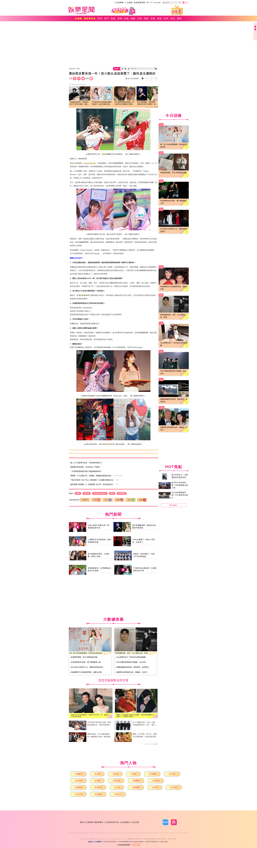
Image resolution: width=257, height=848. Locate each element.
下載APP (85, 500)
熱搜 (113, 18)
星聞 (120, 18)
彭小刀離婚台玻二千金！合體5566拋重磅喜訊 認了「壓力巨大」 (145, 723)
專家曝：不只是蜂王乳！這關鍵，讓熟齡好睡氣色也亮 (90, 476)
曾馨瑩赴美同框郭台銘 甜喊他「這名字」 (132, 672)
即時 (100, 18)
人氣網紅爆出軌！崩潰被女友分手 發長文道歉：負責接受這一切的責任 (79, 103)
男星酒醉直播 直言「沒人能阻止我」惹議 (131, 653)
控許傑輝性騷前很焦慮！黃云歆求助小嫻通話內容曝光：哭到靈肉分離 (124, 103)
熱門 (106, 18)
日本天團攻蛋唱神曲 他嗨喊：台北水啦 (131, 662)
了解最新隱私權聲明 (124, 844)
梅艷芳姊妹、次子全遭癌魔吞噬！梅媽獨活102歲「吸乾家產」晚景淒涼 (99, 735)
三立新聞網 (119, 3)
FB (147, 3)
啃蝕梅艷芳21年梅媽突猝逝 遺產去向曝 (86, 672)
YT (151, 3)
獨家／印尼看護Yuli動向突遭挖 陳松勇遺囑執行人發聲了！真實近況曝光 (135, 715)
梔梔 (103, 154)
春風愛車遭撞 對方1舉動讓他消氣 (84, 657)
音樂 (153, 18)
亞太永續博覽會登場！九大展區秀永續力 (180, 494)
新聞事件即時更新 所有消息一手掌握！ (85, 467)
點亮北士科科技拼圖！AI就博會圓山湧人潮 (180, 485)
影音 (166, 18)
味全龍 (74, 163)
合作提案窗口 (125, 822)
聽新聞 (116, 68)
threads (157, 3)
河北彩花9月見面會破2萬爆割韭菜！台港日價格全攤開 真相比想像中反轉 (102, 103)
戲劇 (133, 18)
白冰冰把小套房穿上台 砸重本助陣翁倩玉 (87, 667)
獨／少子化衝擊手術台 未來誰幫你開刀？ (86, 463)
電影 (146, 18)
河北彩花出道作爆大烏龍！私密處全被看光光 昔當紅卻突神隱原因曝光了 (99, 723)
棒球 (107, 444)
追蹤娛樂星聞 (139, 3)
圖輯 (179, 18)
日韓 (139, 18)
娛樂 (78, 68)
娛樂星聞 (72, 68)
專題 (159, 18)
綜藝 (126, 18)
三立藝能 (129, 3)
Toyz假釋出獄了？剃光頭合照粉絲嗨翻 (130, 657)
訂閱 (95, 500)
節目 (173, 18)
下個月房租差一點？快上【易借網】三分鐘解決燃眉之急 (91, 480)
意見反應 (135, 822)
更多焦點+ (173, 505)
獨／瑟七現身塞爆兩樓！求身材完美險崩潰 (86, 653)
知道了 (137, 844)
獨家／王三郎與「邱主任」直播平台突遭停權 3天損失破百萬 (145, 735)
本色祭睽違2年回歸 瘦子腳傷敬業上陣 (86, 662)
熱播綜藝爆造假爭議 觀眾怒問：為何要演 (132, 667)
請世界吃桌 (90, 18)
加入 (106, 500)
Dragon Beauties (90, 163)
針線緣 (78, 18)
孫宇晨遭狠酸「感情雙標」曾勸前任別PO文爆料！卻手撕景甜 (147, 103)
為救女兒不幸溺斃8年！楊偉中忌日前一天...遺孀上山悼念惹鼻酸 (90, 715)
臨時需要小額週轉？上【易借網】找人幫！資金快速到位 (91, 484)
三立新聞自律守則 (111, 822)
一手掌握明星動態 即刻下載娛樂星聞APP (85, 471)
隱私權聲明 (98, 822)
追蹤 (118, 500)
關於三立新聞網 (86, 822)
